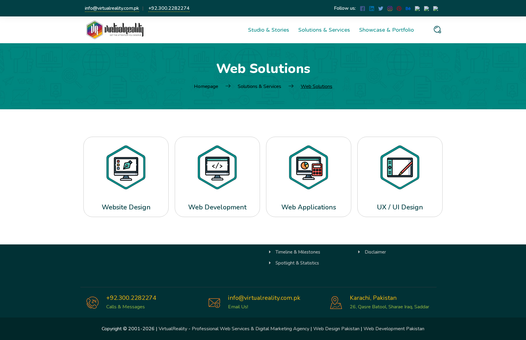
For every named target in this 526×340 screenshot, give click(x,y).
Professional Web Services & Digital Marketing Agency (250, 328)
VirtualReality (173, 328)
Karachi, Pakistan (373, 298)
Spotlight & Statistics (297, 263)
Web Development (217, 207)
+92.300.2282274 (169, 8)
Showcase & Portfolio (386, 30)
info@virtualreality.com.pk (112, 8)
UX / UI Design (400, 207)
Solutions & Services (324, 30)
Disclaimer (375, 252)
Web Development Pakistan (393, 328)
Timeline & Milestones (297, 252)
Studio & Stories (268, 30)
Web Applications (308, 207)
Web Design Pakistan (336, 328)
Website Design (126, 207)
